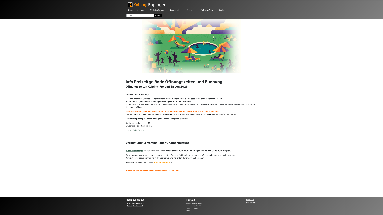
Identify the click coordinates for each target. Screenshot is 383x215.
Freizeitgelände (207, 10)
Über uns (140, 10)
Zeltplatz (191, 10)
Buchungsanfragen (134, 151)
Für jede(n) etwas (157, 10)
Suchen (157, 16)
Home (130, 10)
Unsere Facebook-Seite (136, 203)
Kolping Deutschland (135, 206)
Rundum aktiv (175, 10)
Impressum (250, 200)
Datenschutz (251, 202)
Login (221, 10)
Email (188, 211)
